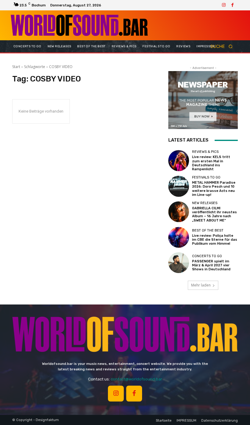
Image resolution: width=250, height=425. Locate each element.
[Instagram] (224, 5)
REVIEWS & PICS (205, 151)
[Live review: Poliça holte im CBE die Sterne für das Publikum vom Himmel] (178, 237)
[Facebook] (232, 5)
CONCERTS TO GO (207, 256)
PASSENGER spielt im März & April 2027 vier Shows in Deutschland (211, 265)
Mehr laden (201, 285)
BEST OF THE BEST (207, 230)
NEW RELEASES (204, 203)
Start (16, 66)
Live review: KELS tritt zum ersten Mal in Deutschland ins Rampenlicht (211, 163)
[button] (223, 46)
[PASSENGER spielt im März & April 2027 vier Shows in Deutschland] (178, 262)
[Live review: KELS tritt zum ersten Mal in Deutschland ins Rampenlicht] (178, 160)
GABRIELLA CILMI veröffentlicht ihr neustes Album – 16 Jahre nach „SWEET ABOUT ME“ (214, 214)
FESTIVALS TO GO (206, 177)
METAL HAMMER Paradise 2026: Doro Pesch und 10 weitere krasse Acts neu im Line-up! (213, 189)
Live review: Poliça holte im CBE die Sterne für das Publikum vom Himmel (214, 240)
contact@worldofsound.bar (136, 379)
